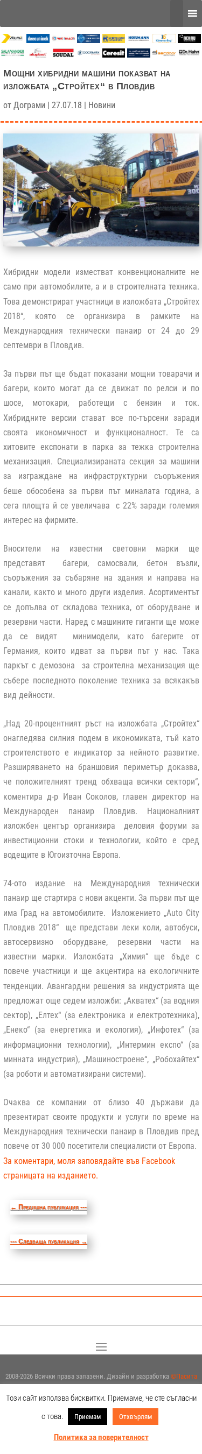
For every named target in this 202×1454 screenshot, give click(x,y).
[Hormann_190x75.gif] (138, 40)
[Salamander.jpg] (12, 55)
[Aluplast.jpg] (38, 55)
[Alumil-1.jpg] (12, 40)
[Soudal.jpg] (63, 55)
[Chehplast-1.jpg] (63, 40)
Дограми (29, 105)
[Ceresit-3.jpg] (114, 55)
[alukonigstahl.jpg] (138, 55)
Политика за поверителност (101, 1437)
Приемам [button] (87, 1417)
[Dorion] (88, 55)
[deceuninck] (38, 40)
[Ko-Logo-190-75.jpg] (164, 40)
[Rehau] (189, 40)
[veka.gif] (88, 40)
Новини (101, 105)
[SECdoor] (164, 55)
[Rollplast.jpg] (114, 40)
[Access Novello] (189, 55)
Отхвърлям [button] (135, 1417)
